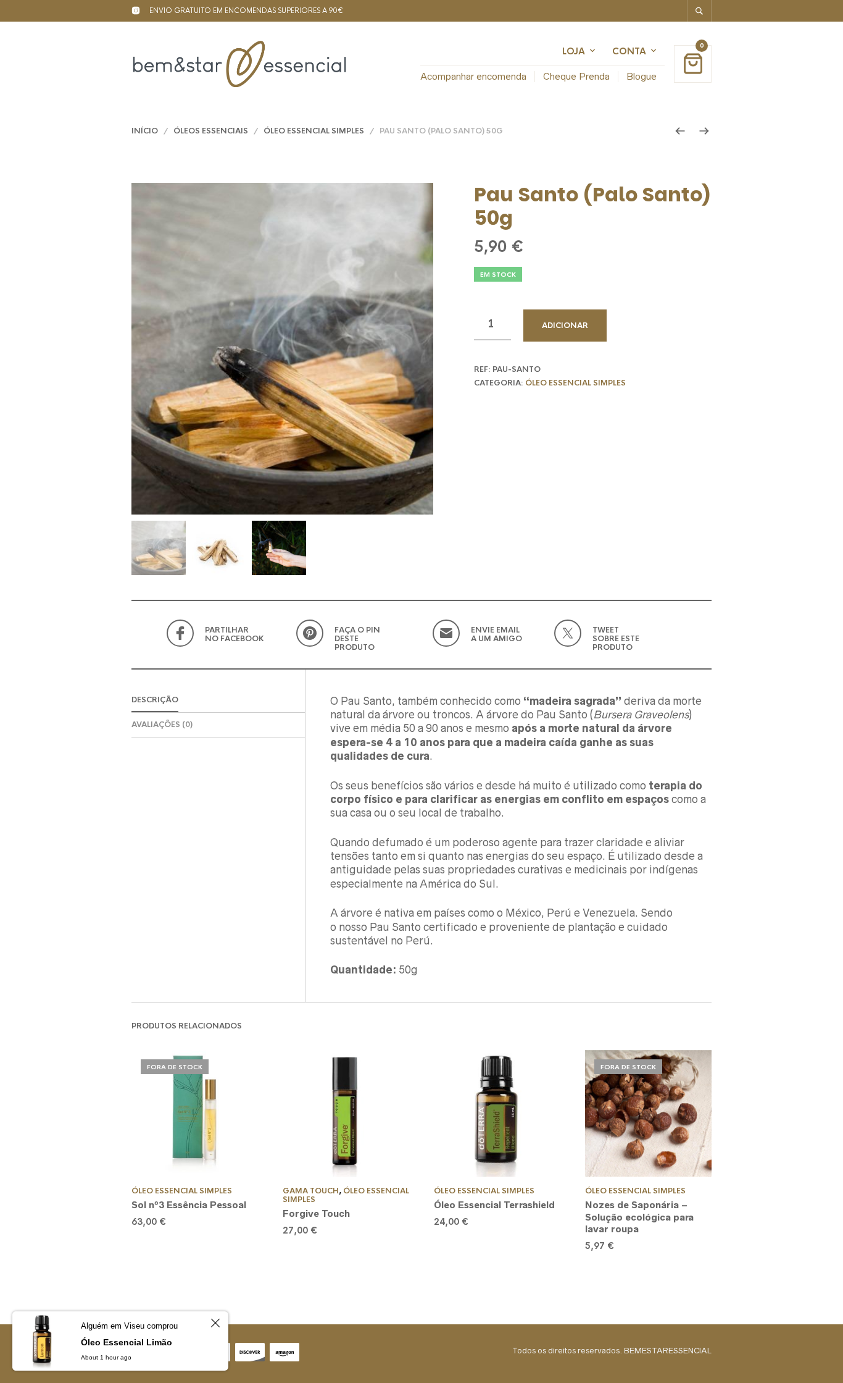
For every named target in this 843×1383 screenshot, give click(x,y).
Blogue (641, 76)
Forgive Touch (316, 1213)
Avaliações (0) (162, 724)
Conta (629, 51)
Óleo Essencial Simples (314, 131)
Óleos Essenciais (210, 131)
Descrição (154, 700)
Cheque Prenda (576, 76)
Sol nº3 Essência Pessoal (188, 1205)
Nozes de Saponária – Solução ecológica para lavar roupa (639, 1217)
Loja (573, 51)
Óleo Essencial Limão (126, 1342)
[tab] (218, 700)
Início (144, 131)
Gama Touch (311, 1191)
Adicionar (565, 325)
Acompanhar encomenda (473, 76)
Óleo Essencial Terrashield (494, 1205)
